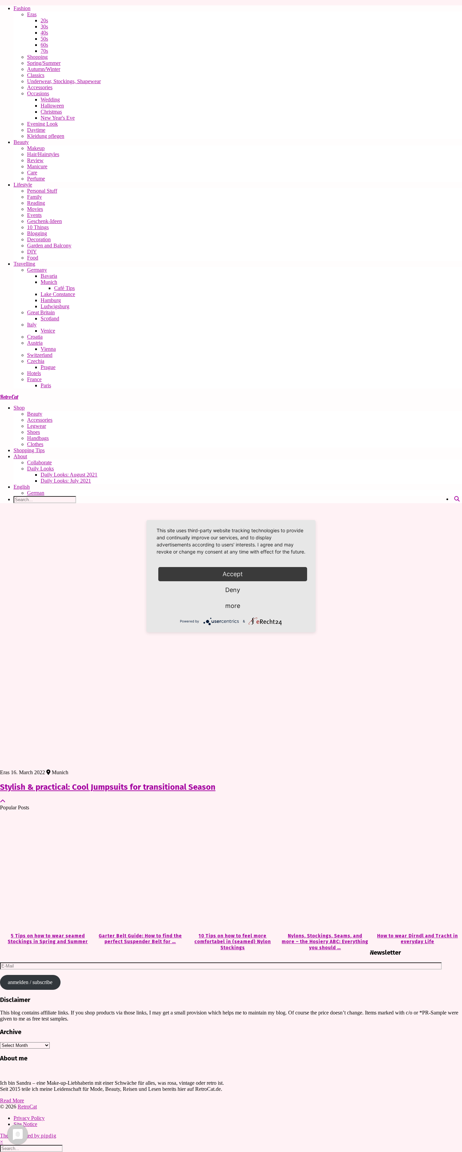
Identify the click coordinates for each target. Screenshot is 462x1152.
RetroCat (9, 396)
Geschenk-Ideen (44, 221)
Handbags (38, 438)
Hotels (34, 373)
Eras (32, 14)
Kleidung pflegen (45, 136)
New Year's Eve (58, 118)
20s (44, 20)
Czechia (35, 361)
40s (44, 32)
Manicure (37, 166)
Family (34, 197)
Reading (36, 203)
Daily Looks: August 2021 (69, 474)
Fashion (22, 8)
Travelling (24, 264)
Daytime (36, 130)
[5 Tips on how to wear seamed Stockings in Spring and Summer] (46, 872)
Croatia (35, 337)
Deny (232, 589)
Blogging (37, 233)
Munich (49, 282)
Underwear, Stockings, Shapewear (64, 81)
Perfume (36, 178)
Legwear (36, 426)
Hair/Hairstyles (43, 154)
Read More (12, 1100)
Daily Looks (40, 468)
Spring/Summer (44, 63)
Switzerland (39, 355)
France (34, 379)
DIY (32, 251)
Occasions (38, 93)
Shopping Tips (29, 450)
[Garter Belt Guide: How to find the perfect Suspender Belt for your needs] (138, 872)
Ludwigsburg (55, 306)
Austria (35, 343)
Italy (32, 324)
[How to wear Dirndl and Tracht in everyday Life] (416, 872)
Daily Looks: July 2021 (66, 481)
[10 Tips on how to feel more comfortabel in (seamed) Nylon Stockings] (231, 872)
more (232, 605)
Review (35, 160)
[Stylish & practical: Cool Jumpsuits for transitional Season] (231, 639)
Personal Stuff (42, 191)
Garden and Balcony (49, 245)
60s (44, 45)
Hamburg (51, 300)
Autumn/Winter (43, 69)
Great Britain (41, 312)
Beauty (21, 142)
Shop (19, 408)
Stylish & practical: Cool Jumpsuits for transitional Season (107, 787)
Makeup (36, 148)
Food (32, 258)
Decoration (39, 239)
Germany (37, 270)
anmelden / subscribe (30, 982)
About (20, 456)
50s (44, 39)
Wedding (50, 99)
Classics (35, 75)
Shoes (33, 432)
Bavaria (49, 276)
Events (34, 215)
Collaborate (39, 462)
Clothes (35, 444)
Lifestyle (23, 185)
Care (32, 172)
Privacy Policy (29, 1118)
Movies (35, 209)
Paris (46, 385)
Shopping (37, 57)
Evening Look (42, 124)
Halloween (52, 105)
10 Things (38, 227)
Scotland (50, 318)
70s (44, 51)
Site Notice (25, 1124)
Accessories (39, 87)
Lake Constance (58, 294)
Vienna (48, 349)
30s (44, 26)
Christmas (51, 112)
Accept (233, 574)
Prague (48, 367)
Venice (48, 331)
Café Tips (64, 288)
